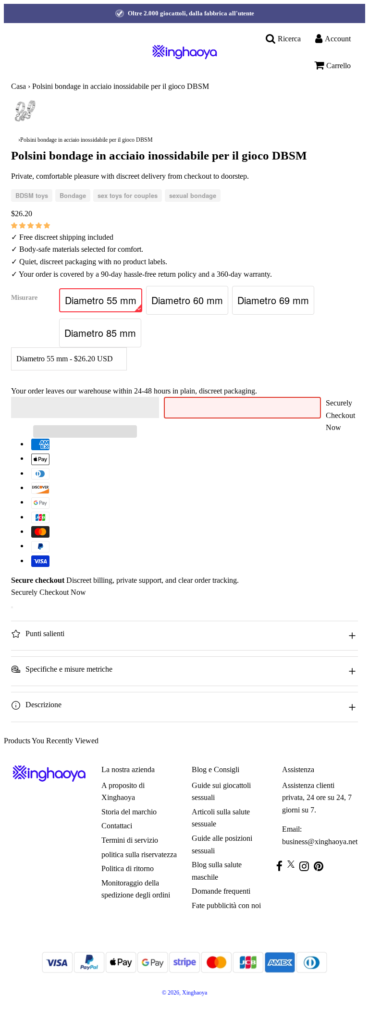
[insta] (306, 866)
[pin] (321, 866)
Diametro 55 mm (100, 300)
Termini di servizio (129, 840)
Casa (18, 86)
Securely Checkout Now (340, 415)
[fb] (281, 866)
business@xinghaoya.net (319, 841)
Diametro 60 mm (187, 300)
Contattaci (116, 826)
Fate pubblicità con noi (226, 905)
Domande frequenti (221, 891)
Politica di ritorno (127, 868)
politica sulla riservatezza (139, 854)
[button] (31, 225)
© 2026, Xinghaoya (184, 992)
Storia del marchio (129, 812)
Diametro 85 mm (100, 333)
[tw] (293, 864)
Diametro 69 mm (273, 300)
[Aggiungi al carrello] (12, 607)
